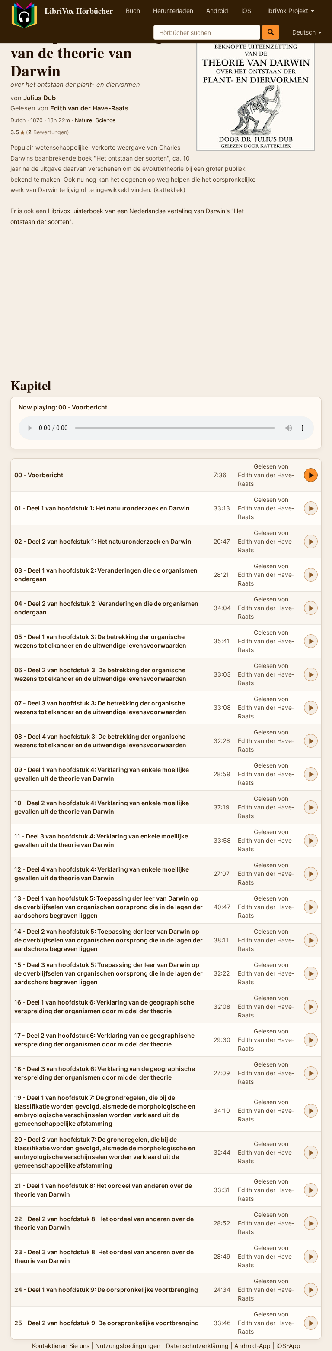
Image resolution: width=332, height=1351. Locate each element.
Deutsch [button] (304, 32)
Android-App (252, 1345)
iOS (246, 10)
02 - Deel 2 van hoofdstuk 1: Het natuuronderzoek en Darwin (103, 541)
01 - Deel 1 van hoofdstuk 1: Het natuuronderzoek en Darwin (102, 508)
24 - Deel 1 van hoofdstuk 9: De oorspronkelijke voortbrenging (106, 1289)
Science (105, 120)
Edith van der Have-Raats (89, 108)
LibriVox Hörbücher (79, 10)
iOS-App (288, 1345)
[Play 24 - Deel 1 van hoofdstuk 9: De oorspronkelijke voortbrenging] (311, 1290)
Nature (83, 120)
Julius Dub (39, 98)
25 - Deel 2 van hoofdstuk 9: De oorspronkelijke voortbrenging (106, 1322)
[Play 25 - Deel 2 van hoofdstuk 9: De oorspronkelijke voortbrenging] (311, 1323)
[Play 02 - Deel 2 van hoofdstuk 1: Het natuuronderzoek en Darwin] (311, 541)
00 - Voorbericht (38, 475)
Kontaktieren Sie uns (60, 1345)
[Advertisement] (166, 304)
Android (217, 10)
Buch (133, 10)
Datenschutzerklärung (197, 1345)
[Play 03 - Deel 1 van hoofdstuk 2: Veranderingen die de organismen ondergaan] (311, 575)
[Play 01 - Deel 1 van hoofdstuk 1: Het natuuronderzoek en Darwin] (311, 508)
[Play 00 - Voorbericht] (311, 475)
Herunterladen (173, 10)
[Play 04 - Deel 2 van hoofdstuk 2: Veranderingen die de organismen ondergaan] (311, 608)
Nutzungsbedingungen (127, 1345)
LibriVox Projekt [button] (287, 10)
